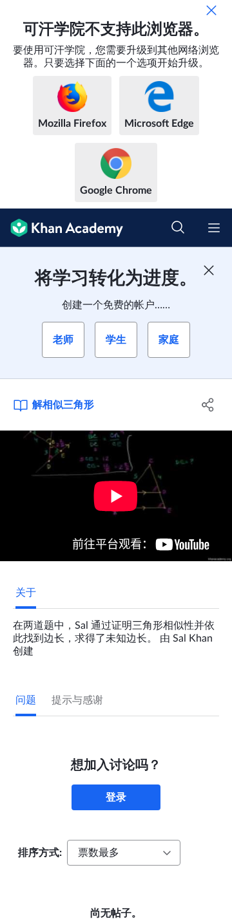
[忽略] (211, 10)
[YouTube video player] (116, 496)
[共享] (208, 405)
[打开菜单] (214, 228)
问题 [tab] (25, 700)
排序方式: (40, 853)
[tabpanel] (116, 633)
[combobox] (123, 853)
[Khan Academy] (61, 227)
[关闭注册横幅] (209, 270)
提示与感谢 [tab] (77, 700)
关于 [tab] (25, 593)
